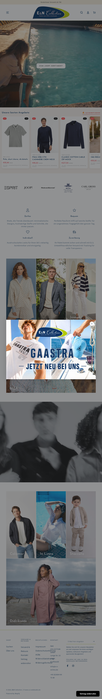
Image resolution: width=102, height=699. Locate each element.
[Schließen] (92, 323)
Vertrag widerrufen (88, 694)
